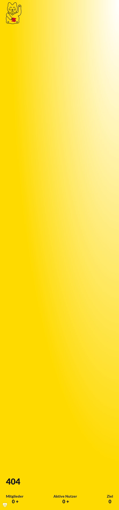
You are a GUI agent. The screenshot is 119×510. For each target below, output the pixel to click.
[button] (5, 505)
